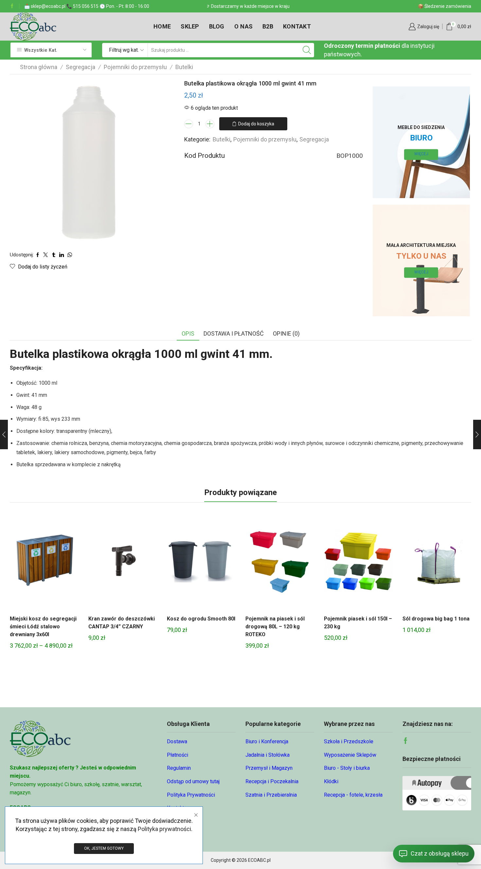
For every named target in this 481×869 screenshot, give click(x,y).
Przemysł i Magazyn (269, 768)
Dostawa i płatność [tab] (234, 333)
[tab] (188, 333)
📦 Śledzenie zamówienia (444, 6)
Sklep (190, 26)
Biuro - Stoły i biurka (347, 768)
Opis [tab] (188, 333)
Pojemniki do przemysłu (135, 67)
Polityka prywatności (164, 828)
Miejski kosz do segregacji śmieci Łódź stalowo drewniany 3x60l (43, 627)
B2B (267, 26)
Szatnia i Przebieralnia (271, 795)
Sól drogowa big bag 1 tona (436, 619)
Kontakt (297, 26)
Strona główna (38, 67)
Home (162, 26)
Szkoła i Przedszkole (348, 741)
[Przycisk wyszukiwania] (307, 50)
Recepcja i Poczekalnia (271, 781)
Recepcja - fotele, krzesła (353, 795)
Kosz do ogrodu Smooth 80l (201, 619)
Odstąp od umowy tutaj (193, 781)
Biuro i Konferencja (266, 741)
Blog (216, 26)
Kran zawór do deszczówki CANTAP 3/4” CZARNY (121, 623)
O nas (243, 26)
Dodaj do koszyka (256, 123)
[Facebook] (12, 6)
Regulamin (179, 768)
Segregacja (80, 67)
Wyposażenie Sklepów (350, 755)
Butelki (184, 67)
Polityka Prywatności (191, 795)
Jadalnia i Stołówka (267, 755)
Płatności (177, 755)
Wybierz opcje (44, 563)
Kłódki (331, 781)
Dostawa (177, 741)
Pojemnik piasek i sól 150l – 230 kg (358, 623)
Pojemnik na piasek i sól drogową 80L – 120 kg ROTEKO (275, 627)
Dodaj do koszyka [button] (123, 563)
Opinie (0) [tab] (286, 333)
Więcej (421, 154)
